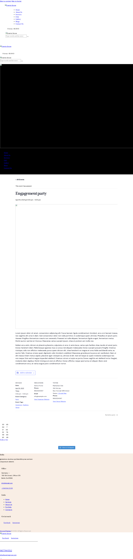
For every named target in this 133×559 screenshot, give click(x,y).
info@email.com (7, 483)
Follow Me (4, 440)
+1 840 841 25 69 (7, 488)
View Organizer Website (41, 399)
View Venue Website (59, 401)
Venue (17, 407)
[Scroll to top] (1, 558)
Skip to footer (17, 1)
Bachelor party (110, 415)
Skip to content (5, 1)
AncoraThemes (5, 531)
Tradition (25, 405)
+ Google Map (62, 393)
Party (17, 399)
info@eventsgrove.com (8, 555)
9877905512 (6, 550)
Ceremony (18, 405)
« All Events (19, 179)
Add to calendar (26, 373)
